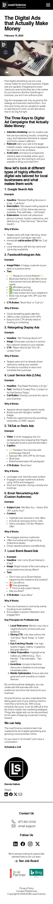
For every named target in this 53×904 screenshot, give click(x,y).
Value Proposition (19, 652)
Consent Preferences (26, 891)
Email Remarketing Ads (23, 493)
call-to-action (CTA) (28, 241)
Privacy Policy (26, 888)
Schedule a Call (12, 747)
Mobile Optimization (20, 673)
